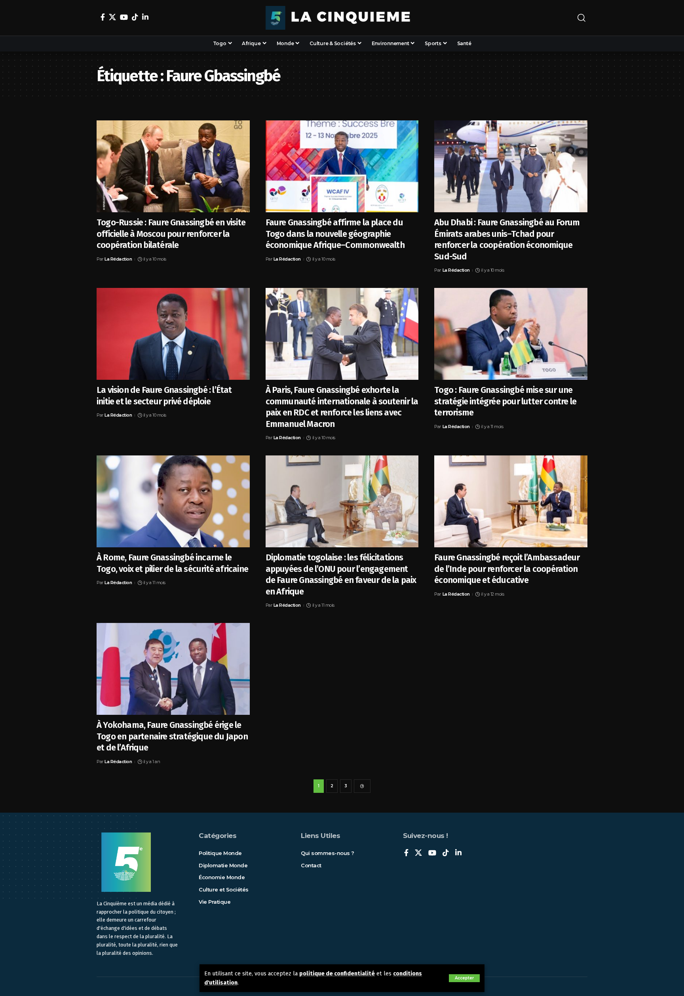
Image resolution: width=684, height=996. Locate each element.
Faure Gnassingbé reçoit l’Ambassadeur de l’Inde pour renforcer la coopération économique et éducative (507, 568)
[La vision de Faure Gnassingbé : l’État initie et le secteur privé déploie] (173, 334)
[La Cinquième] (341, 18)
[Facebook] (103, 17)
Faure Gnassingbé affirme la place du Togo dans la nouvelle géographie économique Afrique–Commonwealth (335, 233)
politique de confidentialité (337, 973)
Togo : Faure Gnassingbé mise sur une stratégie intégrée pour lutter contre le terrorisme (505, 401)
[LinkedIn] (145, 17)
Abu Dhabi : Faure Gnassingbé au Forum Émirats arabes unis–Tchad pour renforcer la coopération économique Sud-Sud (507, 239)
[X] (112, 17)
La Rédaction (118, 259)
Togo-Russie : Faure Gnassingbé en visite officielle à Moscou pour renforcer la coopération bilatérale (171, 233)
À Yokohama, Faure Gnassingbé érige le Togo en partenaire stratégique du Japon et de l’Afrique (172, 736)
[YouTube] (124, 17)
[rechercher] (581, 17)
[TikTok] (135, 17)
